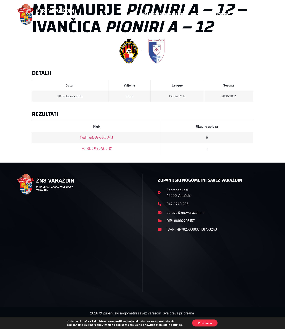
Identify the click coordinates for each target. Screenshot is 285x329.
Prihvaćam (205, 323)
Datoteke (198, 14)
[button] (260, 14)
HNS (131, 14)
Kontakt (223, 14)
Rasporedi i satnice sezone (162, 14)
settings (176, 324)
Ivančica (96, 148)
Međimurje (96, 137)
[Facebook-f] (242, 14)
